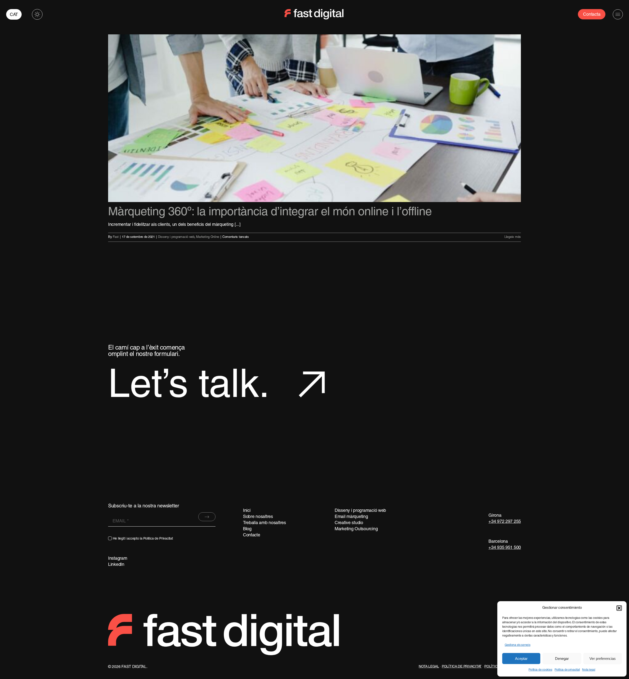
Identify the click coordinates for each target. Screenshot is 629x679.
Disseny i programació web (176, 237)
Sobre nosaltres (258, 517)
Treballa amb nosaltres (264, 523)
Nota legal (588, 669)
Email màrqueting (351, 517)
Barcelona (498, 542)
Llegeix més (512, 237)
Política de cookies (540, 669)
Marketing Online (207, 237)
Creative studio (349, 523)
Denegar (562, 658)
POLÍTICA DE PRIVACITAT (462, 666)
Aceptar (521, 658)
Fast (116, 237)
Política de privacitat (567, 669)
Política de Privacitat (158, 538)
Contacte (251, 535)
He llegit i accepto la (143, 538)
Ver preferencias (602, 658)
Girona (494, 516)
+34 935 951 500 (504, 548)
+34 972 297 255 (504, 522)
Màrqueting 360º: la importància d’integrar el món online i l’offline (270, 212)
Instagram (117, 559)
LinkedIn (116, 565)
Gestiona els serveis (517, 645)
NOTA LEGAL (429, 666)
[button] (619, 608)
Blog (247, 529)
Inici (247, 511)
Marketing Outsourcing (356, 529)
